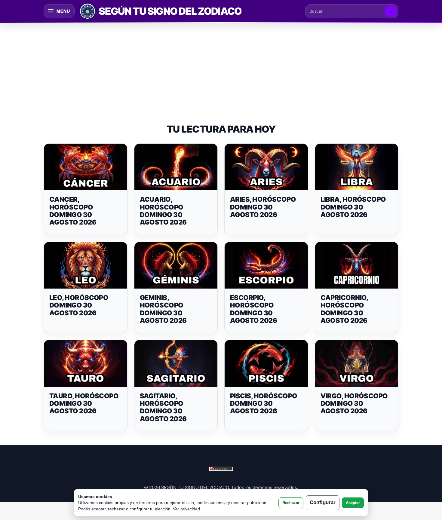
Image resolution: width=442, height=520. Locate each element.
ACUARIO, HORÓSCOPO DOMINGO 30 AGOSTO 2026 (163, 210)
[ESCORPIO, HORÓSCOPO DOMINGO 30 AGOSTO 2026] (266, 265)
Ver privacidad (186, 508)
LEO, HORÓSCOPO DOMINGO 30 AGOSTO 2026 (78, 305)
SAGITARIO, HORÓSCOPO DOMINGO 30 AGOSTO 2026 (163, 407)
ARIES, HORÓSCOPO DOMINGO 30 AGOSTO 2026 (263, 207)
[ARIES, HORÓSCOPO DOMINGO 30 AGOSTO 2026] (266, 167)
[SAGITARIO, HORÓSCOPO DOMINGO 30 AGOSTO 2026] (176, 363)
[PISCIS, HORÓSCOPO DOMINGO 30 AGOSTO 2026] (266, 363)
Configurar (323, 502)
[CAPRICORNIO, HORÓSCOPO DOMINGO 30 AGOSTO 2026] (356, 265)
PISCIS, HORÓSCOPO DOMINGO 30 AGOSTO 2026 (263, 403)
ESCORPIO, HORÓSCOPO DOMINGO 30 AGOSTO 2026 (253, 309)
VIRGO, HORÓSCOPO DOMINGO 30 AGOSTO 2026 (354, 403)
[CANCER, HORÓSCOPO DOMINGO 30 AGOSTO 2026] (85, 167)
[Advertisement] (221, 67)
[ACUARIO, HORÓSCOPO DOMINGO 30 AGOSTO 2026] (176, 167)
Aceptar (353, 502)
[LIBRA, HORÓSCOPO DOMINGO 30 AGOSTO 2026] (356, 167)
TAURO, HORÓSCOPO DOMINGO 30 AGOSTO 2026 (83, 403)
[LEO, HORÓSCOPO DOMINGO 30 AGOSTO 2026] (85, 265)
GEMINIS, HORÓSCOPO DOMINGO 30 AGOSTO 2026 (163, 309)
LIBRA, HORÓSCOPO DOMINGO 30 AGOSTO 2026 (353, 207)
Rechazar (290, 502)
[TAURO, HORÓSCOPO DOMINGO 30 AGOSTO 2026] (85, 363)
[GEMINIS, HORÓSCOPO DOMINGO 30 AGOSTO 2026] (176, 265)
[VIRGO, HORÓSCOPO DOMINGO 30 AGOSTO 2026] (356, 363)
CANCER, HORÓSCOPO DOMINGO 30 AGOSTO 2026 (72, 210)
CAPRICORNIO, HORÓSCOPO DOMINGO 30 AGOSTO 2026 (344, 309)
